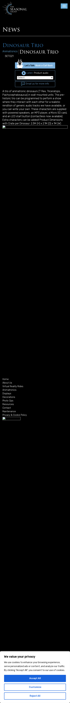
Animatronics (9, 390)
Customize (35, 687)
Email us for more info (37, 83)
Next (62, 247)
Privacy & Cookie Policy (14, 415)
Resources (8, 404)
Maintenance (9, 411)
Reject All (35, 696)
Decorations (8, 397)
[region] (35, 677)
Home (5, 379)
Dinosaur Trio (22, 45)
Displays (6, 393)
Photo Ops (7, 400)
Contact (6, 408)
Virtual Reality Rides (12, 386)
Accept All (35, 678)
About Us (7, 382)
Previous (7, 247)
